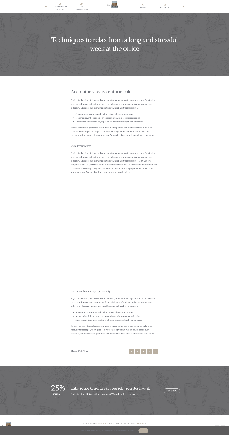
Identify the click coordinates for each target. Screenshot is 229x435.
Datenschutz (140, 423)
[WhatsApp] (149, 351)
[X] (138, 351)
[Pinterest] (155, 351)
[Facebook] (132, 351)
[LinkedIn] (144, 351)
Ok (143, 431)
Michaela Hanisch (101, 423)
